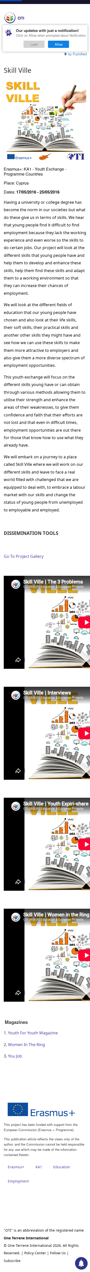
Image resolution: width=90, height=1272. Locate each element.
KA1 (39, 1167)
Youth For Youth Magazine (33, 1033)
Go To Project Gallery (24, 556)
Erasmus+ (16, 1167)
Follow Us (58, 1253)
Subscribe (12, 1260)
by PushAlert (77, 54)
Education (61, 1167)
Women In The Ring (26, 1044)
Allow (58, 44)
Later (34, 44)
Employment (18, 1181)
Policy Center (35, 1253)
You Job (15, 1056)
